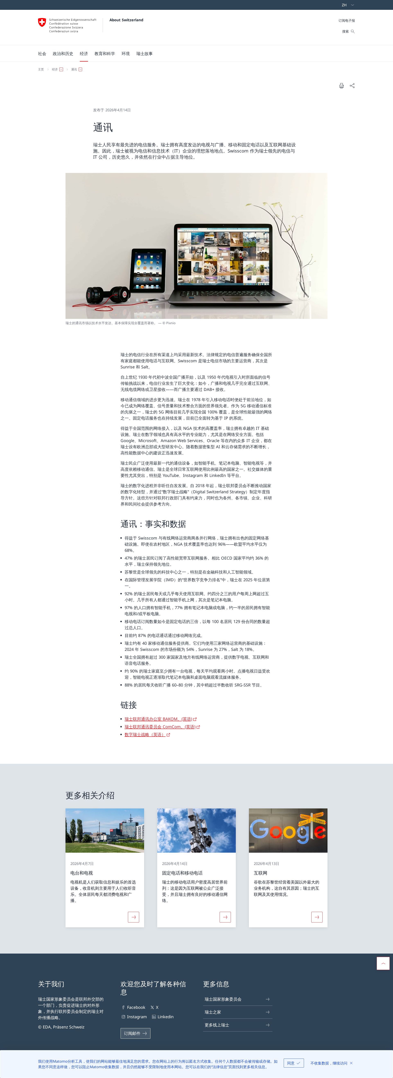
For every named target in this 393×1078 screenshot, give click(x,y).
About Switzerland (126, 19)
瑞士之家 (213, 1012)
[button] (42, 53)
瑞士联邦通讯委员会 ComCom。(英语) (160, 726)
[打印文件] (341, 85)
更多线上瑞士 (217, 1025)
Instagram (137, 1016)
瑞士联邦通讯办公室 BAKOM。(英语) (158, 719)
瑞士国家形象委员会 (223, 999)
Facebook (136, 1007)
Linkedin (166, 1016)
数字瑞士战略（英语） (145, 734)
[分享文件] (352, 85)
